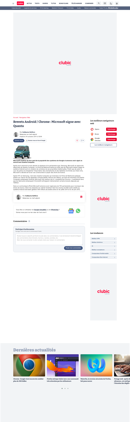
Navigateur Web (24, 117)
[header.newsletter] (105, 3)
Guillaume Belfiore (28, 132)
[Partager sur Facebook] (125, 406)
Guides (45, 3)
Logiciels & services (30, 8)
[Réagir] (77, 140)
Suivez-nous (19, 140)
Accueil (15, 117)
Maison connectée (90, 8)
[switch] (111, 3)
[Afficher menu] (13, 3)
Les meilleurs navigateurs (103, 145)
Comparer (89, 3)
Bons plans (63, 3)
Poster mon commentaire (73, 248)
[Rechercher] (99, 3)
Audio (79, 8)
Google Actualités (40, 209)
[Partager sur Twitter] (125, 412)
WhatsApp (54, 209)
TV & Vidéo (70, 8)
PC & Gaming (44, 8)
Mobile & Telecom (57, 8)
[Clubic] (20, 3)
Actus (29, 3)
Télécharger (76, 3)
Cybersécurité (16, 8)
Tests (37, 3)
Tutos (53, 3)
